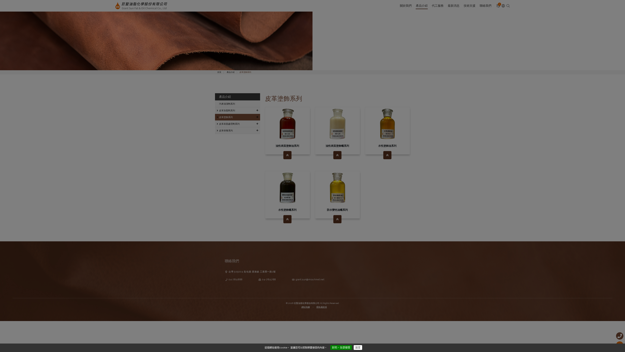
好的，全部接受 (341, 347)
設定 (358, 347)
